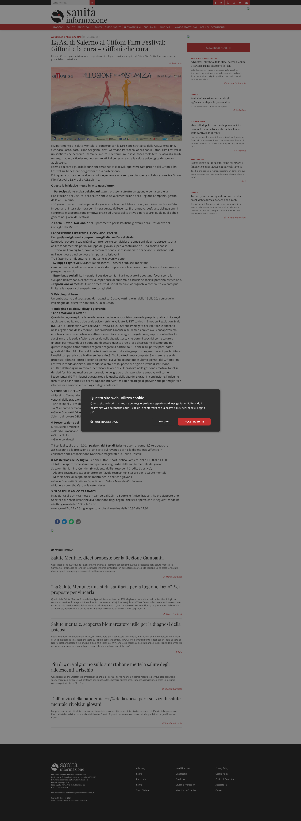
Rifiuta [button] (164, 421)
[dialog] (150, 410)
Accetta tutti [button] (194, 421)
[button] (104, 422)
